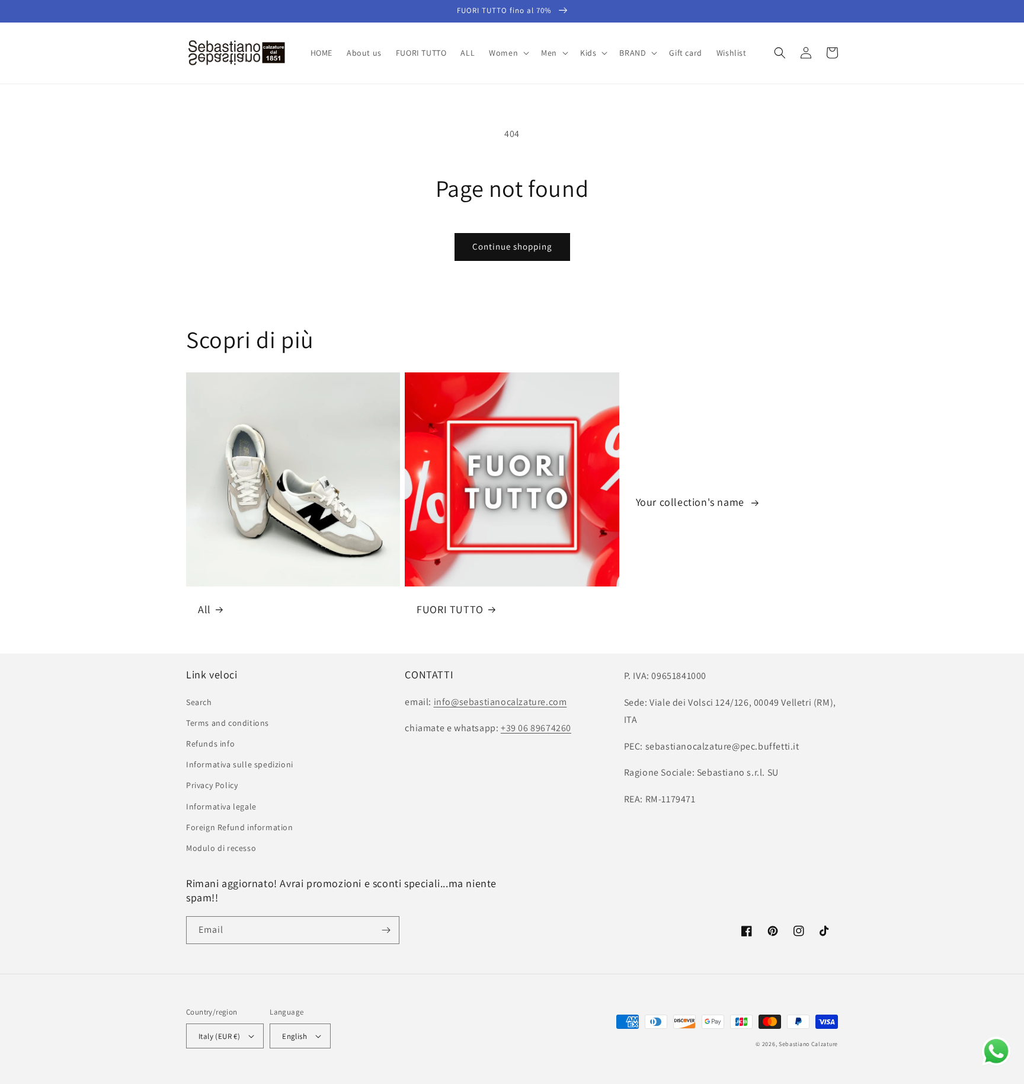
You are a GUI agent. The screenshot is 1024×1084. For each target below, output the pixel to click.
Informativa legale (221, 806)
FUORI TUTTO (450, 609)
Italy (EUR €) (219, 1036)
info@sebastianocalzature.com (500, 702)
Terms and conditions (227, 723)
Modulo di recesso (221, 848)
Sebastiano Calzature (808, 1044)
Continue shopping (512, 246)
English (294, 1036)
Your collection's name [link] (691, 502)
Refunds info (210, 743)
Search (199, 702)
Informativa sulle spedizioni (239, 764)
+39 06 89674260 (536, 728)
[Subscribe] (386, 930)
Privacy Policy (212, 785)
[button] (508, 52)
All (204, 609)
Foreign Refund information (239, 827)
